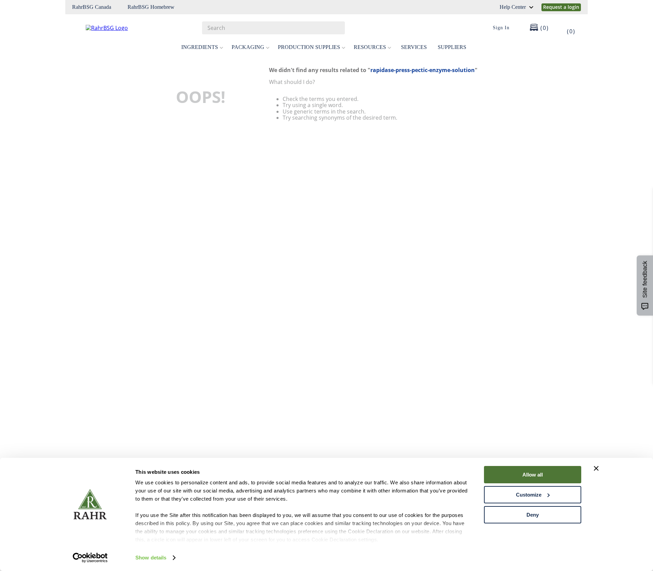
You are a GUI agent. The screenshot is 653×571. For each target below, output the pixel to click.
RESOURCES (370, 47)
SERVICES (414, 47)
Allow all (532, 475)
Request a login (561, 7)
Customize (528, 495)
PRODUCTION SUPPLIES (309, 47)
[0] (566, 28)
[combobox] (273, 27)
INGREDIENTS (199, 47)
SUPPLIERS (452, 47)
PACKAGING (248, 47)
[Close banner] (596, 468)
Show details (150, 557)
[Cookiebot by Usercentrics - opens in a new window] (90, 558)
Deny (532, 515)
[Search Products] (336, 28)
